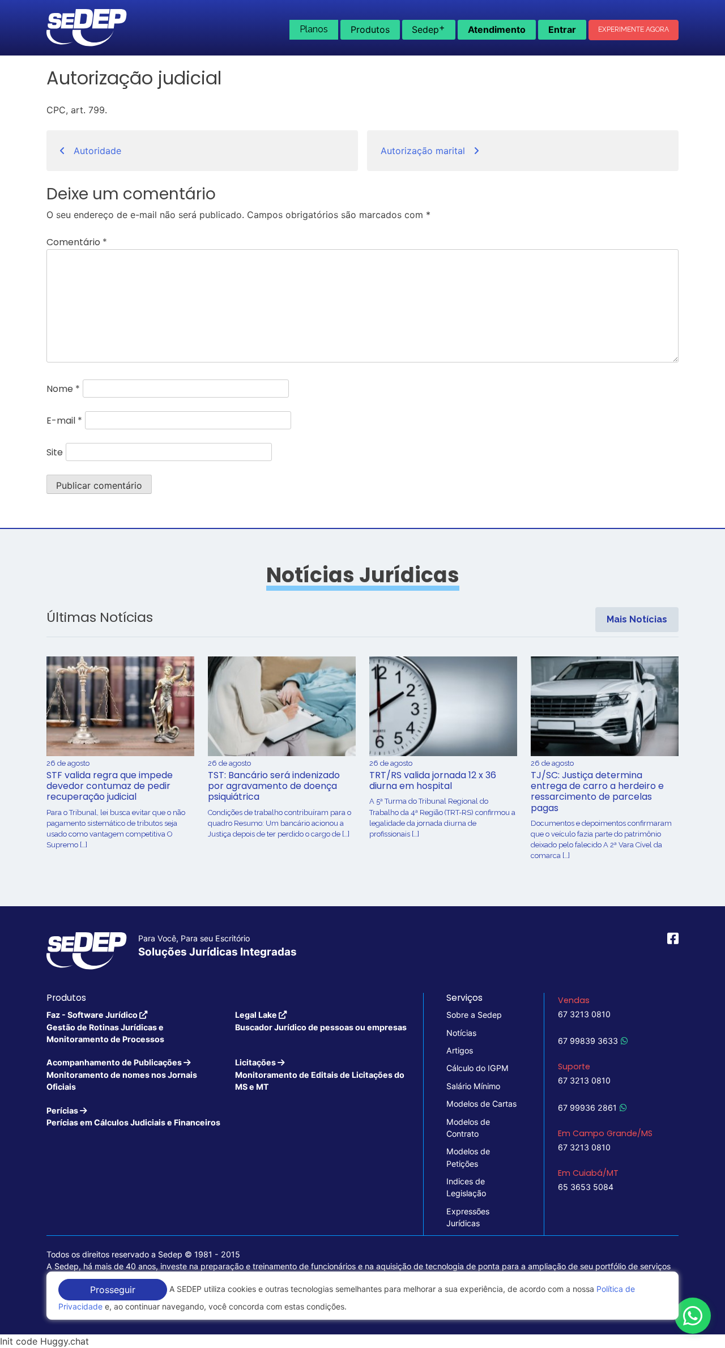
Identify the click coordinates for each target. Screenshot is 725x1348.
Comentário (76, 242)
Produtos (370, 29)
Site (54, 452)
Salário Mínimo (473, 1086)
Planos (314, 29)
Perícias (133, 1116)
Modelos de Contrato (468, 1127)
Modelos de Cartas (481, 1103)
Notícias (461, 1033)
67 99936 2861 (587, 1107)
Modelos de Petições (468, 1157)
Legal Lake (321, 1020)
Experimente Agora (633, 29)
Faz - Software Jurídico (105, 1027)
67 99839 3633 (588, 1041)
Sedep (428, 28)
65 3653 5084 (585, 1187)
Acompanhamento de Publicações (121, 1074)
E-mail (64, 420)
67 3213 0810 (584, 1014)
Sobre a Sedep (474, 1014)
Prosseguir (112, 1289)
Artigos (459, 1050)
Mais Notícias (637, 619)
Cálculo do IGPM (477, 1068)
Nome (63, 388)
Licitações (319, 1074)
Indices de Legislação (466, 1187)
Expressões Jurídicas (467, 1217)
